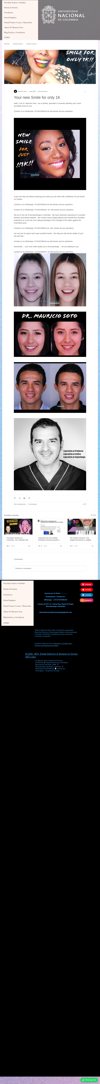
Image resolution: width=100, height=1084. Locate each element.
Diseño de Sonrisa (11, 7)
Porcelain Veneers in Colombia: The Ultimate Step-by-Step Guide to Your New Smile (18, 539)
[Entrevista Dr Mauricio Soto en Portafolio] (50, 527)
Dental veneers (18, 44)
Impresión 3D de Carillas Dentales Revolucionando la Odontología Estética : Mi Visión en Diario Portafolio (49, 539)
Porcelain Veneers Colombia (15, 2)
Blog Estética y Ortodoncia (14, 32)
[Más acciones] (85, 91)
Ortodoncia (8, 12)
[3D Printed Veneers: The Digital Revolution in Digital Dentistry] (82, 527)
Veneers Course (32, 44)
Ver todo (93, 515)
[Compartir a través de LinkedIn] (24, 498)
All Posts (6, 44)
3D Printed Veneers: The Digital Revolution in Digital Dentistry (80, 539)
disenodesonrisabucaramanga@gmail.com (55, 612)
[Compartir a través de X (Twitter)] (20, 498)
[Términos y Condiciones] (62, 643)
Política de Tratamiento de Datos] (46, 645)
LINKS (7, 37)
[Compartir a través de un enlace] (29, 498)
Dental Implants (10, 17)
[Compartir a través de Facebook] (15, 498)
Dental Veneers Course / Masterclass (18, 22)
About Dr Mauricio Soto (13, 27)
